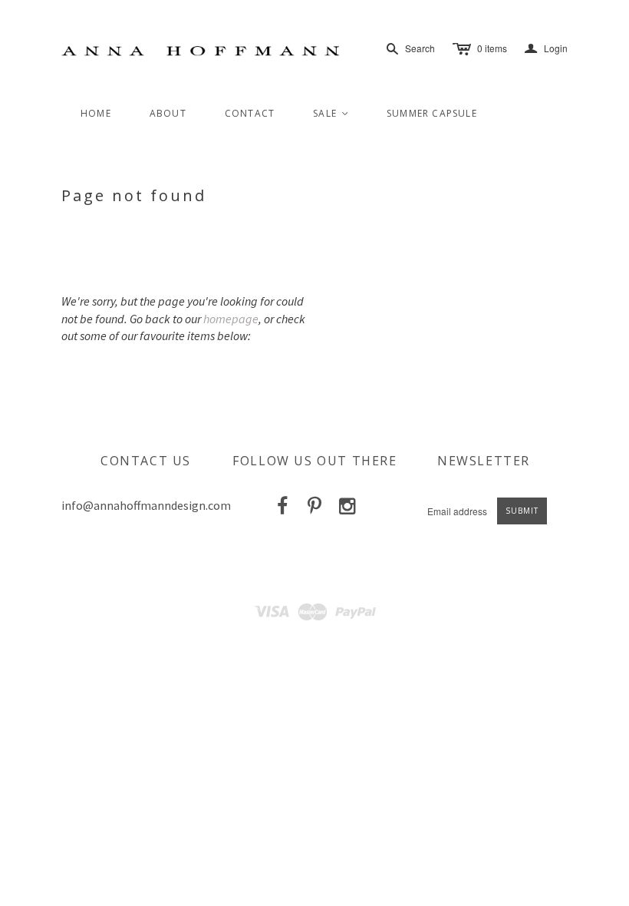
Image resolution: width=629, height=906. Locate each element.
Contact (250, 113)
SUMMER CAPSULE (432, 113)
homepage (231, 318)
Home (96, 113)
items (492, 48)
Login (546, 48)
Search (420, 48)
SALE (331, 113)
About (168, 113)
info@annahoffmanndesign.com (146, 505)
